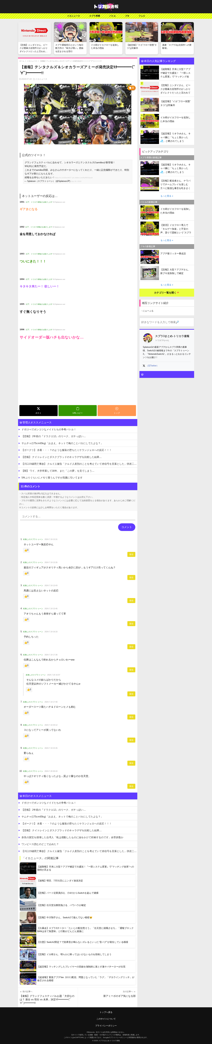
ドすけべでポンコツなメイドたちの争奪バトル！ (49, 429)
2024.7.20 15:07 (53, 675)
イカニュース (73, 16)
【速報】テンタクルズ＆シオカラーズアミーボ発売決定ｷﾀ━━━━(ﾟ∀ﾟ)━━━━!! (71, 61)
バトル (112, 16)
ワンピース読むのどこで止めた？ (40, 844)
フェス (142, 16)
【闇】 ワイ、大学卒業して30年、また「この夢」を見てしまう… (58, 470)
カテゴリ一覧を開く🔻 (167, 292)
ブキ (127, 16)
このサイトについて (106, 1019)
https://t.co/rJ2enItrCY (63, 178)
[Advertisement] (77, 379)
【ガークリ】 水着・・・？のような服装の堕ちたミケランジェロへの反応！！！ (67, 450)
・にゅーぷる (147, 311)
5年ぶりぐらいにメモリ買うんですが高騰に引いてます (52, 477)
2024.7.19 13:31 (51, 539)
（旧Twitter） (152, 365)
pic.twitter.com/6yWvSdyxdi (82, 178)
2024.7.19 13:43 (51, 585)
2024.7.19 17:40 (51, 702)
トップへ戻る (106, 1012)
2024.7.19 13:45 (51, 609)
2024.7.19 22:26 (51, 748)
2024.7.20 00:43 (51, 771)
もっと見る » (166, 196)
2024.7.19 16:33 (51, 632)
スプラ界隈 (94, 16)
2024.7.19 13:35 (51, 562)
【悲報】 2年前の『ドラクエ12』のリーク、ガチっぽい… (54, 436)
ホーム (21, 61)
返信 (131, 554)
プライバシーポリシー (106, 1025)
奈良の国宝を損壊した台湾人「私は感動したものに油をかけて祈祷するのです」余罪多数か (72, 837)
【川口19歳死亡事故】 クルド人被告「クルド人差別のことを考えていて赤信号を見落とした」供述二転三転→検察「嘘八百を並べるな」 (79, 463)
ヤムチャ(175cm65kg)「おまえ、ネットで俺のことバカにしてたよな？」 (62, 443)
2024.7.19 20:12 (51, 725)
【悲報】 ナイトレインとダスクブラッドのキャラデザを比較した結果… (62, 457)
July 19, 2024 (76, 181)
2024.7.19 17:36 (51, 655)
